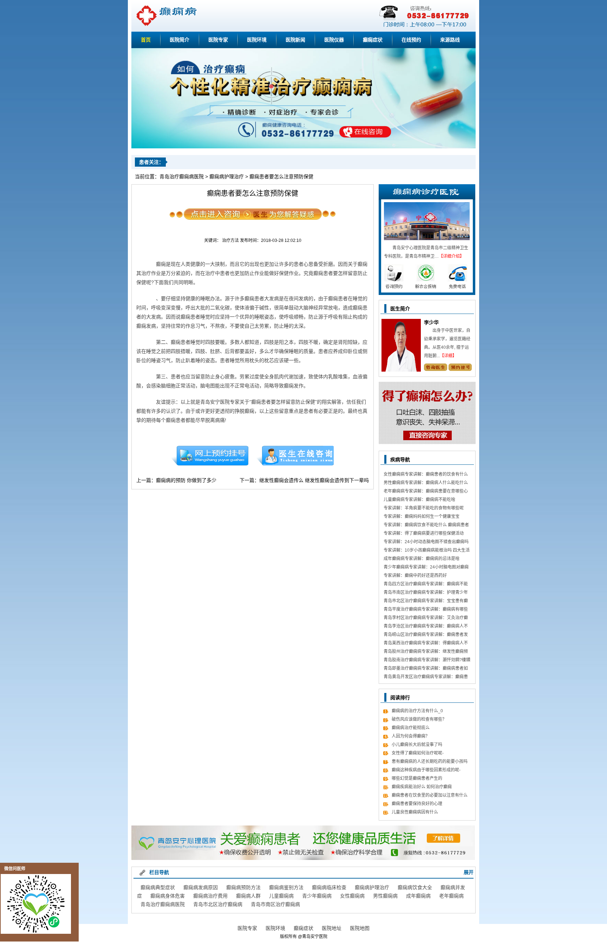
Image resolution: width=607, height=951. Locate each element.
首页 (146, 40)
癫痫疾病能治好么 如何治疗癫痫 (422, 786)
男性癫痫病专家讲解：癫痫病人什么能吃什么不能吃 (426, 483)
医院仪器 (334, 40)
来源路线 (450, 40)
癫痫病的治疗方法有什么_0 (417, 710)
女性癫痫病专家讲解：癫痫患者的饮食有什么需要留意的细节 (426, 475)
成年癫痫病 (418, 896)
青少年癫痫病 (317, 896)
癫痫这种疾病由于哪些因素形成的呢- (426, 769)
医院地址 (331, 928)
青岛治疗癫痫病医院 (181, 176)
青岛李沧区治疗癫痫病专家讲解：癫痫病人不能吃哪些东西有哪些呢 (426, 627)
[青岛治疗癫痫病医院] (303, 146)
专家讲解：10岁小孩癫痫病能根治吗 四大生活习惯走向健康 (427, 551)
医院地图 (360, 928)
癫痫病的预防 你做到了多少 (186, 480)
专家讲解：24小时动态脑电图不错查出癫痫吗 (426, 541)
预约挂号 (209, 455)
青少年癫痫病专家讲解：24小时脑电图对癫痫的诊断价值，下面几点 (426, 568)
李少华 (431, 322)
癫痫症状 (373, 40)
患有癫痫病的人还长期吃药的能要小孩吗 (430, 761)
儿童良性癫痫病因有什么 (415, 812)
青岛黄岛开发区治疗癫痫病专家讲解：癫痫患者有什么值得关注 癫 (426, 677)
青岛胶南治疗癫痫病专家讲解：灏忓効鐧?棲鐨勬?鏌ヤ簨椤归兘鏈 (427, 660)
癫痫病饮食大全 (415, 887)
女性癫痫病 (352, 896)
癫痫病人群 (248, 896)
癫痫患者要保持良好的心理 (417, 803)
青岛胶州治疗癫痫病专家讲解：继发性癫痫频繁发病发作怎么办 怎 (426, 652)
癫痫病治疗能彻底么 (411, 727)
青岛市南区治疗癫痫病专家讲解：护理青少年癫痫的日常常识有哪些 (426, 593)
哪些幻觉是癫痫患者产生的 (417, 778)
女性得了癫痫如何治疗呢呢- (418, 753)
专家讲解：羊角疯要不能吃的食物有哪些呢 (424, 508)
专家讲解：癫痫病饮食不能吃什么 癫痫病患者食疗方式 (426, 525)
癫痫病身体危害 (167, 896)
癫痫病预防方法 (243, 887)
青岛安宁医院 (314, 936)
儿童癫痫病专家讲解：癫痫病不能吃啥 (419, 499)
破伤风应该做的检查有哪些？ (419, 719)
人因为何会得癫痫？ (411, 736)
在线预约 (411, 40)
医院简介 (179, 40)
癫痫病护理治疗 (226, 176)
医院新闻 (295, 40)
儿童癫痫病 (281, 896)
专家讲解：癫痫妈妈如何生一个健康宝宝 (421, 516)
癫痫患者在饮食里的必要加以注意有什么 (430, 795)
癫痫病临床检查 (329, 887)
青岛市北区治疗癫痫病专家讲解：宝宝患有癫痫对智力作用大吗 (426, 601)
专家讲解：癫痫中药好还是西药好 (415, 575)
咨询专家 (435, 367)
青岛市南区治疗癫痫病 (275, 904)
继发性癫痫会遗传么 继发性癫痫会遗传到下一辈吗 (314, 480)
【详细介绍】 (451, 256)
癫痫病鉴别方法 (286, 887)
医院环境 (257, 40)
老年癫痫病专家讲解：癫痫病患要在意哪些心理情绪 (426, 492)
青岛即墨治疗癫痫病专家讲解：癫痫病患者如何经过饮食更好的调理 (426, 669)
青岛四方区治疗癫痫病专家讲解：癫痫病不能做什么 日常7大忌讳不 (426, 584)
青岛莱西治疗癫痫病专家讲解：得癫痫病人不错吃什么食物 (426, 644)
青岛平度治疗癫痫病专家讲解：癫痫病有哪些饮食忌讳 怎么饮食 (426, 610)
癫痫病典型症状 (158, 887)
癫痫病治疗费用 (210, 896)
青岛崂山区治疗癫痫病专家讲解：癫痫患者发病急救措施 (426, 635)
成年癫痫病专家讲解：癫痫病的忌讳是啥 (421, 558)
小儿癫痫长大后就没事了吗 (417, 744)
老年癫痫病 (451, 896)
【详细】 (448, 355)
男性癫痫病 (385, 896)
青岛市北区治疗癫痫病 (217, 904)
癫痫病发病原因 (200, 887)
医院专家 (218, 40)
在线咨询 (295, 455)
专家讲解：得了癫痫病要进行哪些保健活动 (424, 533)
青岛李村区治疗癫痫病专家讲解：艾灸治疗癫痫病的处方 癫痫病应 (426, 618)
